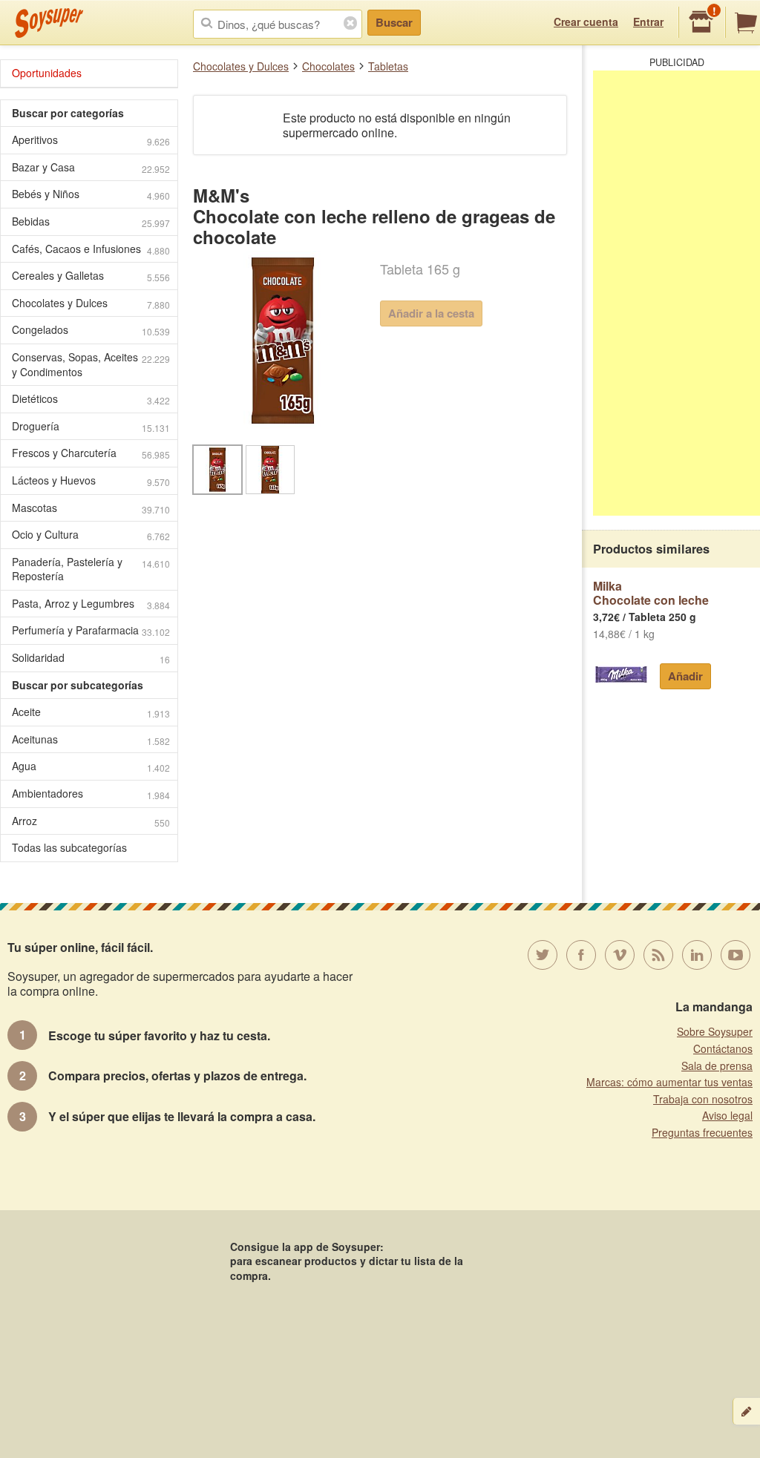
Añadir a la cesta (431, 313)
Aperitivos (91, 140)
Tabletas (388, 66)
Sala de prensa (717, 1065)
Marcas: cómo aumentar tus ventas (669, 1081)
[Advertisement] (676, 293)
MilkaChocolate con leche (651, 593)
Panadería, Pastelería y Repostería (91, 569)
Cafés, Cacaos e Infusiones (91, 249)
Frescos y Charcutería (91, 453)
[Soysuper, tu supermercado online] (49, 23)
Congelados (91, 330)
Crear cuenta (586, 21)
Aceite (91, 712)
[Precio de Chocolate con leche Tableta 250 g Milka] (621, 674)
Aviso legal (727, 1115)
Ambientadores (91, 793)
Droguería (91, 426)
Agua (91, 766)
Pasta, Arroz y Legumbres (91, 603)
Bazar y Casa (91, 167)
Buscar (394, 22)
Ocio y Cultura (91, 534)
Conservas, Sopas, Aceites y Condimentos (91, 364)
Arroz (91, 821)
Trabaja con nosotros (703, 1098)
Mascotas (91, 508)
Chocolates (328, 66)
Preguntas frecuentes (702, 1132)
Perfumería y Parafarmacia (91, 630)
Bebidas (91, 221)
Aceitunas (91, 739)
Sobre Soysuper (715, 1031)
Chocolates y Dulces (241, 66)
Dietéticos (91, 399)
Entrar (648, 21)
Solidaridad (91, 658)
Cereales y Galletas (91, 275)
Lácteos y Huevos (91, 480)
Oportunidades (47, 72)
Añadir (685, 676)
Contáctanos (723, 1048)
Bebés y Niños (91, 194)
